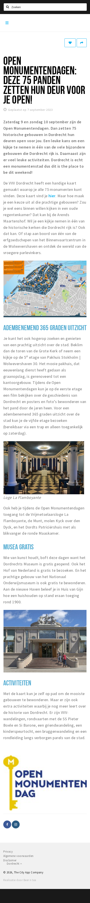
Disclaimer (10, 860)
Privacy (8, 851)
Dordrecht (13, 863)
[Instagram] (16, 824)
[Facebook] (7, 824)
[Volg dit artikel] (70, 42)
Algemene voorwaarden (18, 856)
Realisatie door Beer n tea (19, 880)
